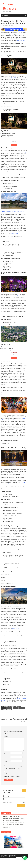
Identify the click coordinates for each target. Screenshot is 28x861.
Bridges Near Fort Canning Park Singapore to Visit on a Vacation (20, 719)
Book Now (14, 145)
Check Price (20, 806)
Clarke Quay (23, 152)
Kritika (11, 25)
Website (6, 761)
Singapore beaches (14, 233)
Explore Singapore (11, 855)
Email (5, 757)
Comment (6, 736)
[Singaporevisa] (14, 29)
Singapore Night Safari (12, 77)
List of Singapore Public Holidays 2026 (11, 820)
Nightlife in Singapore (6, 709)
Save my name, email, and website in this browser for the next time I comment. (13, 767)
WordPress (11, 856)
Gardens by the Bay (16, 295)
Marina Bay (20, 468)
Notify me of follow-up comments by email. (13, 773)
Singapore (18, 706)
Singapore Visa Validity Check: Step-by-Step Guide (13, 824)
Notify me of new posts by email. (12, 776)
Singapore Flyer (15, 628)
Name (5, 753)
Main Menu (6, 15)
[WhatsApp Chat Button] (25, 858)
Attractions (11, 706)
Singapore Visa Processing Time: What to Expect (13, 822)
